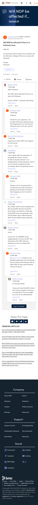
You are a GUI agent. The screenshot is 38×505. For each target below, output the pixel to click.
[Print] (17, 321)
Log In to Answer (19, 306)
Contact (4, 481)
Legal (20, 481)
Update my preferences (11, 483)
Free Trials (13, 481)
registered (5, 496)
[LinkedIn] (26, 321)
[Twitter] (21, 321)
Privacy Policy (29, 481)
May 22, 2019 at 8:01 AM (15, 39)
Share (30, 79)
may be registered (17, 496)
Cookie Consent (22, 485)
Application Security (27, 483)
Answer (19, 79)
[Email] (12, 321)
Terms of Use (31, 490)
